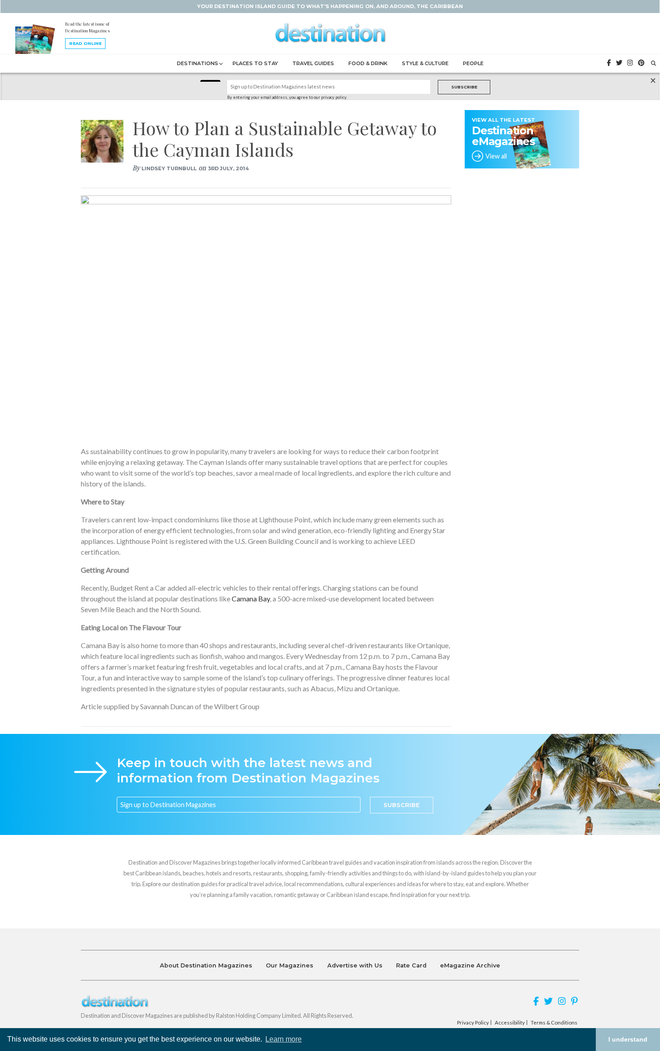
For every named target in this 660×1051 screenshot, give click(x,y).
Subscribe (464, 86)
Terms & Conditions (554, 1022)
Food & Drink (367, 63)
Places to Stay (255, 63)
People (473, 63)
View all (496, 156)
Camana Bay (251, 598)
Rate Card (411, 965)
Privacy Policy (473, 1022)
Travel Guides (313, 63)
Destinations (197, 63)
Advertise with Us (355, 965)
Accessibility (510, 1022)
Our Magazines (289, 965)
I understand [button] (627, 1039)
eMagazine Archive (470, 965)
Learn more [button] (283, 1039)
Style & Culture (425, 63)
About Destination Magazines (206, 965)
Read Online (85, 43)
